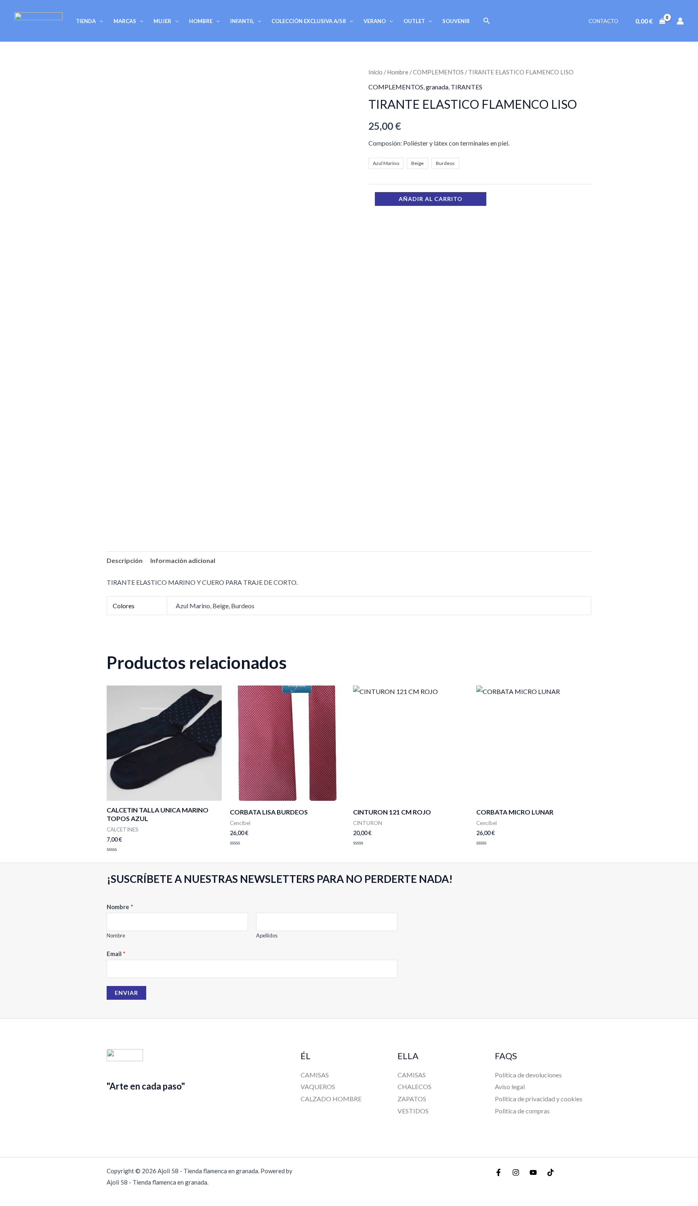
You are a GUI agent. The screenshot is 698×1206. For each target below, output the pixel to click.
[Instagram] (515, 1172)
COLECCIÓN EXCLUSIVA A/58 (308, 21)
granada (437, 87)
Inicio (375, 72)
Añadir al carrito (431, 198)
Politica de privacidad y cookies (538, 1098)
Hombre (200, 21)
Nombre (120, 906)
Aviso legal (510, 1086)
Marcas (125, 21)
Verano (375, 21)
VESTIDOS (413, 1111)
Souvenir (456, 21)
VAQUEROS (318, 1086)
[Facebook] (498, 1172)
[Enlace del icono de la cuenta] (680, 21)
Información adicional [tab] (182, 560)
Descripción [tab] (125, 560)
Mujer (162, 21)
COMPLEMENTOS (438, 72)
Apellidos (267, 935)
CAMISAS (315, 1075)
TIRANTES (466, 87)
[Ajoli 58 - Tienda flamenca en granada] (38, 20)
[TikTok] (550, 1172)
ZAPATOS (411, 1098)
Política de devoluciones (528, 1075)
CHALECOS (414, 1086)
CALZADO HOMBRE (331, 1098)
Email (116, 953)
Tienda (86, 21)
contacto (603, 21)
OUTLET (414, 21)
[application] (99, 21)
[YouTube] (533, 1172)
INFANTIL (242, 21)
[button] (486, 21)
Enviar (126, 992)
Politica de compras (522, 1111)
